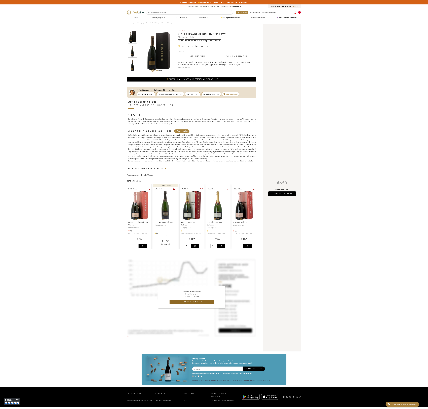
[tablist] (217, 56)
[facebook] (283, 397)
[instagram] (290, 397)
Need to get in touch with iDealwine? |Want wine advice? (214, 6)
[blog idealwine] (300, 397)
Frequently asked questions (223, 400)
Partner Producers (163, 400)
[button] (155, 50)
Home (129, 23)
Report (150, 175)
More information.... (184, 67)
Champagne (141, 23)
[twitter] (287, 397)
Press (185, 400)
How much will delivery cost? (211, 94)
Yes (195, 376)
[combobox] (295, 6)
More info (181, 52)
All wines (134, 17)
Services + (202, 17)
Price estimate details (192, 302)
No (201, 376)
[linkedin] (297, 397)
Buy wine (134, 23)
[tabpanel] (217, 65)
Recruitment (160, 394)
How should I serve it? (192, 94)
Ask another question (232, 94)
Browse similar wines (282, 194)
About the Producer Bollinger (150, 131)
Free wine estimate (135, 394)
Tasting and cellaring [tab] (237, 56)
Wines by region (157, 17)
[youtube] (293, 397)
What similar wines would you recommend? (170, 94)
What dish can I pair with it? (146, 94)
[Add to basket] (143, 246)
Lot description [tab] (197, 56)
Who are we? (188, 394)
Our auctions (181, 17)
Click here (213, 6)
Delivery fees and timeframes (139, 400)
